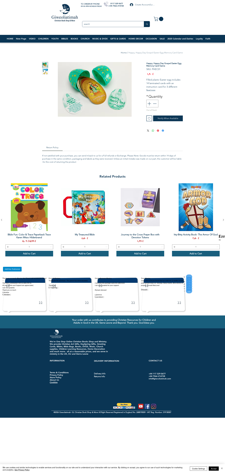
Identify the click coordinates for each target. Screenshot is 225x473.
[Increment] (149, 103)
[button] (43, 39)
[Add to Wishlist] (149, 118)
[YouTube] (140, 406)
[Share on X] (148, 130)
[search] (147, 24)
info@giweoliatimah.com (160, 378)
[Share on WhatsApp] (153, 130)
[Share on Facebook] (162, 130)
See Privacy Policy (22, 469)
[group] (112, 220)
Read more (150, 90)
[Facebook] (147, 406)
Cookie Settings (198, 468)
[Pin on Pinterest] (158, 130)
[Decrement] (155, 103)
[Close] (221, 468)
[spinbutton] (196, 247)
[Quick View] (196, 207)
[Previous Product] (223, 219)
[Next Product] (1, 219)
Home (124, 52)
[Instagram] (153, 406)
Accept (214, 468)
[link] (159, 19)
